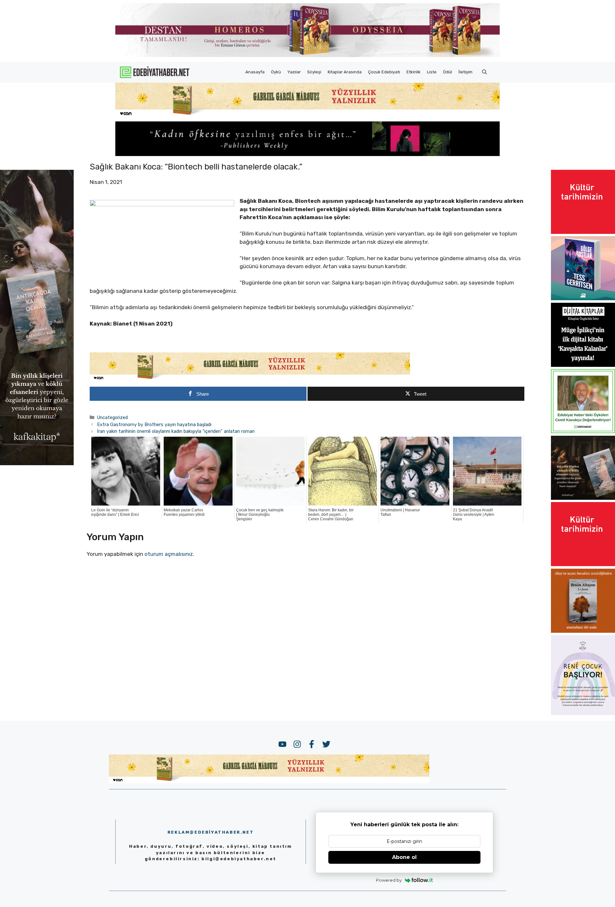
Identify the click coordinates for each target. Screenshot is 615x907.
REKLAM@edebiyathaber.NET (211, 832)
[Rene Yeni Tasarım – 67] (583, 713)
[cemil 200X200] (583, 431)
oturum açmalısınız (168, 554)
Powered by (389, 880)
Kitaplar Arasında (345, 72)
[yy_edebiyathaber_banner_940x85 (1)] (307, 115)
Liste (432, 72)
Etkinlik (413, 72)
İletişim (465, 72)
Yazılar (294, 72)
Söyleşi (314, 72)
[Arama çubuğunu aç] (484, 72)
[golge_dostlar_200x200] (583, 298)
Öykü (276, 72)
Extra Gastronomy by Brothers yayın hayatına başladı (154, 424)
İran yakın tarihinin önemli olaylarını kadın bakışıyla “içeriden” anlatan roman (176, 431)
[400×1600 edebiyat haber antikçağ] (37, 463)
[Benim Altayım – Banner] (583, 631)
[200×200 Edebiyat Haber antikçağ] (583, 498)
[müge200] (583, 365)
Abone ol (404, 857)
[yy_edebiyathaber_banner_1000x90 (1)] (250, 379)
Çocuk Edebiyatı (384, 72)
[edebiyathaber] (307, 154)
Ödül (447, 72)
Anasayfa (255, 72)
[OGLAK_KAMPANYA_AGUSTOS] (583, 232)
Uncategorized (112, 417)
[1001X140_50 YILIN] (307, 55)
